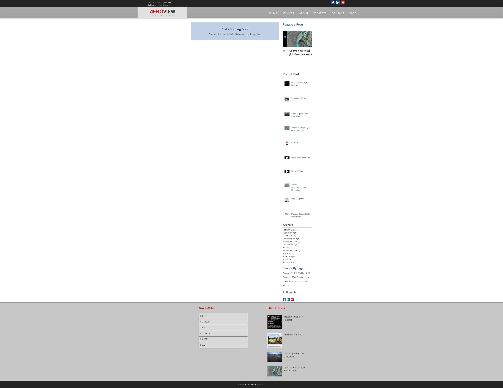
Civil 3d (301, 273)
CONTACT (204, 339)
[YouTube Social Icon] (343, 2)
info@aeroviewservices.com (159, 5)
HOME (203, 316)
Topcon (300, 277)
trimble (286, 285)
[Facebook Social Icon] (333, 2)
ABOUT (203, 327)
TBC (294, 277)
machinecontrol (301, 281)
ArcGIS (294, 273)
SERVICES (204, 322)
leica (291, 281)
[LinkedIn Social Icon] (338, 2)
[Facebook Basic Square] (284, 299)
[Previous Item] (287, 39)
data (307, 277)
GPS (308, 273)
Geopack (287, 277)
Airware (286, 273)
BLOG (202, 345)
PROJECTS (205, 333)
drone (285, 281)
